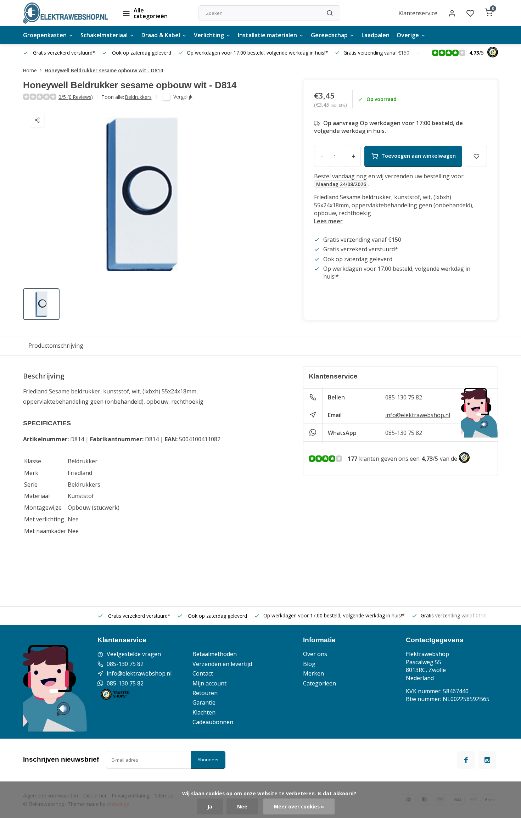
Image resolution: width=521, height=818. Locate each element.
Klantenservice (417, 13)
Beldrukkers (138, 97)
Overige (408, 35)
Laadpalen (376, 35)
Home (30, 70)
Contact (202, 673)
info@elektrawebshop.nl (417, 415)
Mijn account (209, 683)
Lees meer (328, 221)
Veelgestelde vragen (134, 654)
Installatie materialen (267, 35)
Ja (210, 806)
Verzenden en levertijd (222, 664)
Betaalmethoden (214, 654)
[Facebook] (466, 760)
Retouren (205, 693)
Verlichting (209, 35)
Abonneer (208, 759)
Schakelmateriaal (104, 35)
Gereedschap (329, 35)
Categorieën (319, 683)
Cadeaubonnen (212, 722)
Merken (313, 673)
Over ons (315, 654)
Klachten (203, 712)
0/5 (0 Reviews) (75, 97)
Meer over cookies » (299, 806)
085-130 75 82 (403, 397)
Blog (309, 664)
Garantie (203, 702)
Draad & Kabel (160, 35)
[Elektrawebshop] (65, 13)
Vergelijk (182, 96)
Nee (242, 806)
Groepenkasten (45, 35)
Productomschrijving (55, 345)
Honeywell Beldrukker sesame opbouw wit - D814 (104, 70)
